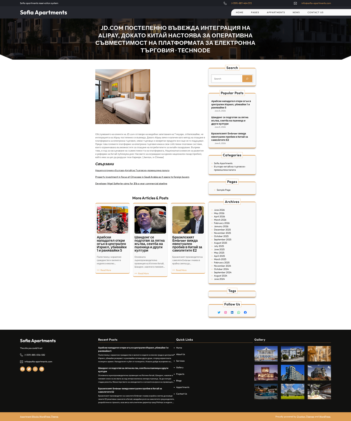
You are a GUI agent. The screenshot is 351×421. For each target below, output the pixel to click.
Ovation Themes (305, 416)
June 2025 (219, 249)
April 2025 (219, 255)
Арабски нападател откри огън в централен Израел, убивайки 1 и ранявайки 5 (231, 104)
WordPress (324, 416)
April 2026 (219, 216)
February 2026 (222, 223)
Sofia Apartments (43, 12)
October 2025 (221, 236)
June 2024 (219, 278)
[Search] (247, 78)
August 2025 (220, 242)
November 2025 (222, 232)
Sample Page (223, 189)
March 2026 (220, 219)
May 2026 (219, 213)
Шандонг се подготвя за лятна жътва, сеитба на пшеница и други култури (229, 120)
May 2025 (219, 252)
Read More (106, 270)
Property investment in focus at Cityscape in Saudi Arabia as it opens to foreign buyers (142, 176)
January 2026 (221, 226)
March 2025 (220, 259)
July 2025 (219, 246)
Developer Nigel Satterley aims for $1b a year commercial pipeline (131, 183)
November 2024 (222, 265)
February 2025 (222, 262)
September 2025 (222, 239)
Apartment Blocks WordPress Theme (39, 416)
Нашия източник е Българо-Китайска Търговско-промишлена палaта (132, 170)
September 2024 (222, 272)
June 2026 (219, 209)
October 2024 (221, 269)
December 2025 (222, 229)
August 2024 (220, 275)
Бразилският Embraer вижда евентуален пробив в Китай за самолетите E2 (229, 136)
